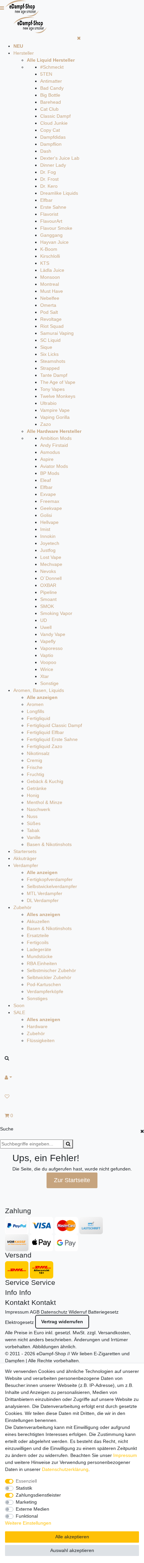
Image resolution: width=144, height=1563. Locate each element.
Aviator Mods (54, 466)
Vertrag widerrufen (62, 1321)
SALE (19, 1012)
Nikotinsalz (38, 753)
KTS (44, 263)
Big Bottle (50, 95)
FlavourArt (51, 221)
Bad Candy (52, 88)
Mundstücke (40, 956)
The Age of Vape (57, 382)
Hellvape (49, 522)
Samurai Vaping (57, 333)
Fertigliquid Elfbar (45, 732)
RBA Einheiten (42, 963)
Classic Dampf (55, 116)
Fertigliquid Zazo (44, 746)
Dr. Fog (48, 172)
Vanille (34, 837)
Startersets (25, 851)
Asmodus (50, 452)
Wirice (46, 669)
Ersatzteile (38, 935)
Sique (46, 347)
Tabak (33, 830)
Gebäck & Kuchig (45, 781)
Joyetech (49, 543)
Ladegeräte (39, 949)
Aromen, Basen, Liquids (38, 690)
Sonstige (49, 683)
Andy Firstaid (54, 445)
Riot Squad (52, 326)
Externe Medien (32, 1509)
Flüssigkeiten (41, 1040)
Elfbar (46, 200)
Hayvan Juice (54, 242)
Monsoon (50, 277)
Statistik (24, 1488)
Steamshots (52, 361)
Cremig (34, 760)
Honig (33, 795)
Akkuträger (25, 858)
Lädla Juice (52, 270)
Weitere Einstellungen (28, 1523)
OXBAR (48, 585)
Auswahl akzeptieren (72, 1550)
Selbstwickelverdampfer (52, 886)
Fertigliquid (38, 718)
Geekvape (51, 508)
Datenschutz (54, 1312)
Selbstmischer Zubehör (51, 970)
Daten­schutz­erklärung (65, 1469)
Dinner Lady (53, 165)
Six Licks (49, 354)
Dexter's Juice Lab (59, 158)
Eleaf (45, 480)
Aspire (47, 459)
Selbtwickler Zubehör (49, 977)
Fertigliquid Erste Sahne (52, 739)
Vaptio (46, 655)
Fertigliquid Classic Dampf (54, 725)
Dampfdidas (53, 137)
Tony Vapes (52, 389)
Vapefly (48, 641)
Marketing (26, 1502)
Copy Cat (50, 130)
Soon (18, 1005)
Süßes (34, 823)
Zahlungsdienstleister (38, 1495)
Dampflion (51, 144)
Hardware (37, 1026)
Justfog (48, 550)
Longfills (35, 711)
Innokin (48, 536)
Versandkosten (114, 1332)
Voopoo (48, 662)
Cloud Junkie (54, 123)
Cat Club (49, 109)
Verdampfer (25, 865)
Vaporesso (51, 648)
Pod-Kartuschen (44, 984)
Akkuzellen (38, 921)
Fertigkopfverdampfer (50, 879)
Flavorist (49, 214)
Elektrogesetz (19, 1322)
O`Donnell (51, 578)
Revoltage (51, 319)
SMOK (47, 606)
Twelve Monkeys (57, 396)
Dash (45, 151)
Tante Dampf (53, 375)
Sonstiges (37, 998)
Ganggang (51, 235)
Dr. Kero (49, 186)
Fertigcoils (38, 942)
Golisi (46, 515)
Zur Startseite (72, 1180)
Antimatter (51, 81)
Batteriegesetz (103, 1312)
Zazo (45, 424)
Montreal (49, 284)
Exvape (48, 494)
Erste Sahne (53, 207)
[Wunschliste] (72, 1096)
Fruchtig (35, 774)
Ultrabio (48, 403)
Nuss (32, 816)
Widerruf (78, 1312)
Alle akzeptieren (72, 1536)
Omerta (48, 305)
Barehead (50, 102)
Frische (35, 767)
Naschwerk (38, 809)
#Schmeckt (52, 67)
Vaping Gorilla (55, 417)
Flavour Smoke (56, 228)
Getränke (37, 788)
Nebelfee (49, 298)
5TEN (46, 74)
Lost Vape (50, 557)
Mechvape (51, 564)
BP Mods (49, 473)
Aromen (35, 704)
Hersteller (23, 53)
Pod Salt (49, 312)
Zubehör (22, 907)
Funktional (27, 1516)
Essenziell (26, 1481)
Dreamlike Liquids (59, 193)
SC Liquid (50, 340)
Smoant (48, 599)
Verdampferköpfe (45, 991)
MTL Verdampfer (44, 893)
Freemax (49, 501)
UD (43, 620)
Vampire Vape (55, 410)
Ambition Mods (56, 438)
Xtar (44, 676)
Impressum (17, 1312)
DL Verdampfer (43, 900)
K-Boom (48, 249)
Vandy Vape (52, 634)
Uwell (46, 627)
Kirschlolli (50, 256)
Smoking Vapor (56, 613)
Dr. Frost (49, 179)
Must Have (51, 291)
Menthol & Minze (44, 802)
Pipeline (48, 592)
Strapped (50, 368)
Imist (45, 529)
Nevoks (48, 571)
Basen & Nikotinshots (49, 844)
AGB (35, 1312)
